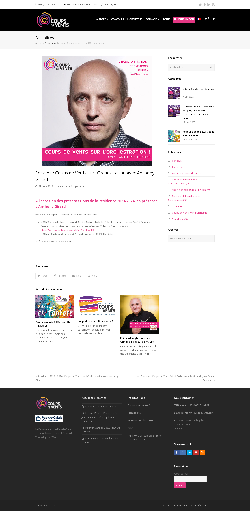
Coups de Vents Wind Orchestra (190, 212)
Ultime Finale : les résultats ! (100, 406)
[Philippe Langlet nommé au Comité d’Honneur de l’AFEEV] (139, 314)
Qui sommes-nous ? (139, 405)
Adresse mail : (182, 473)
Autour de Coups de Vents (74, 186)
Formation (177, 206)
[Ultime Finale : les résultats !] (174, 93)
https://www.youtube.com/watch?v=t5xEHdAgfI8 (67, 230)
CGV (130, 428)
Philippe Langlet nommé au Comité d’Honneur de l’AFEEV (137, 340)
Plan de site (134, 412)
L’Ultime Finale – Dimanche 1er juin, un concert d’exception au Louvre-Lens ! (100, 417)
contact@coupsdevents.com (82, 4)
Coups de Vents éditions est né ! (96, 321)
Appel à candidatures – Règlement (191, 189)
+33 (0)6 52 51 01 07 (198, 405)
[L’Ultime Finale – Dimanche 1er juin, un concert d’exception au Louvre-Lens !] (174, 111)
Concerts (177, 167)
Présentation (181, 505)
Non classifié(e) (180, 219)
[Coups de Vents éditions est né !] (97, 306)
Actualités (50, 43)
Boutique (210, 505)
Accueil (38, 43)
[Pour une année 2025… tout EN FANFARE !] (54, 306)
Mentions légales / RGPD (141, 420)
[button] (43, 276)
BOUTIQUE (110, 4)
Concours (177, 160)
